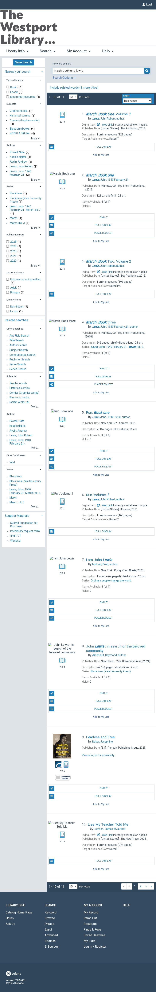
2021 (13, 255)
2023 (13, 251)
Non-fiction (17, 306)
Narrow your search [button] (17, 71)
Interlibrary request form (25, 531)
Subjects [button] (11, 103)
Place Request (103, 232)
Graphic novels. (19, 110)
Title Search (17, 340)
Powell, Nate (17, 152)
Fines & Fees (92, 929)
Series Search (18, 369)
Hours (10, 918)
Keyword (51, 912)
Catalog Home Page (19, 912)
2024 (13, 246)
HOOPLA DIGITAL (20, 133)
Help (126, 905)
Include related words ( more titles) (74, 87)
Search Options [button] (63, 77)
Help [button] (106, 51)
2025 (13, 241)
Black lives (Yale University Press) (25, 200)
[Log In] (143, 4)
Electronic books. (20, 128)
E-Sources (52, 946)
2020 (13, 260)
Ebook (14, 92)
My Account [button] (77, 51)
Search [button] (46, 51)
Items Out (90, 918)
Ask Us (10, 924)
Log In (149, 4)
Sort (126, 96)
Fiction (14, 311)
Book (13, 87)
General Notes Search (23, 354)
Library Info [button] (16, 51)
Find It (103, 217)
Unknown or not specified (25, 279)
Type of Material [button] (15, 80)
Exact (48, 929)
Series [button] (9, 186)
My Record (91, 912)
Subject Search (19, 350)
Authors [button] (10, 145)
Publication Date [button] (15, 234)
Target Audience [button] (15, 272)
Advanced (51, 935)
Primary (15, 292)
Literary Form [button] (13, 299)
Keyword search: (62, 63)
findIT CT (15, 535)
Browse (50, 918)
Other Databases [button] (15, 455)
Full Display (103, 146)
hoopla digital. (18, 156)
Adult (13, 287)
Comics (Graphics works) (25, 120)
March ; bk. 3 (17, 222)
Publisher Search (20, 359)
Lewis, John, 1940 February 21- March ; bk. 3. (25, 208)
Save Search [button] (23, 62)
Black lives (16, 193)
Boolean (50, 941)
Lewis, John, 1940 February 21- (20, 173)
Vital (12, 462)
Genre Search (18, 364)
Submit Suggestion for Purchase (23, 524)
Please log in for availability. (98, 755)
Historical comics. (20, 115)
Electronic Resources (23, 96)
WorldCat (15, 540)
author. (108, 118)
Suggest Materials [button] (17, 516)
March (14, 218)
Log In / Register (95, 946)
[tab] (23, 71)
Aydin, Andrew (18, 161)
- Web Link (106, 124)
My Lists (90, 941)
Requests (90, 924)
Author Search (18, 345)
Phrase (49, 924)
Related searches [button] (16, 320)
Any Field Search (19, 335)
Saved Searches (94, 935)
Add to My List (101, 154)
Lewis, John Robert (21, 166)
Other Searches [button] (14, 328)
